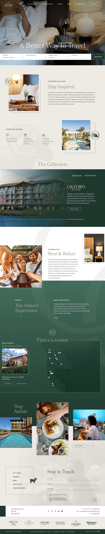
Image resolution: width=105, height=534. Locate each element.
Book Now (94, 4)
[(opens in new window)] (13, 523)
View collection (22, 383)
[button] (16, 316)
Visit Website (8, 383)
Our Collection (32, 4)
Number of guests (53, 55)
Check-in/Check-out (31, 55)
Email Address (50, 488)
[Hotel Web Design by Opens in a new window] (92, 532)
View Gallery (78, 445)
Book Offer (53, 282)
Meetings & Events (47, 4)
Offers (69, 4)
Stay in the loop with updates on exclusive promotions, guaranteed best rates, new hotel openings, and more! (58, 499)
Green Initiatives (19, 488)
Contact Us (17, 484)
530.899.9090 (6, 379)
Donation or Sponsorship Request (37, 531)
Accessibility (56, 531)
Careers (16, 477)
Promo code (74, 55)
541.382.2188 (95, 509)
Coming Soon (81, 4)
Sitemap (62, 531)
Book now (98, 57)
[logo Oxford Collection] (8, 4)
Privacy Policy (49, 531)
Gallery (60, 4)
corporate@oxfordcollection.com (89, 511)
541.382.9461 (95, 513)
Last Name (49, 483)
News (15, 480)
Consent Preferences (70, 531)
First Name (49, 478)
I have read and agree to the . (58, 495)
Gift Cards (17, 473)
